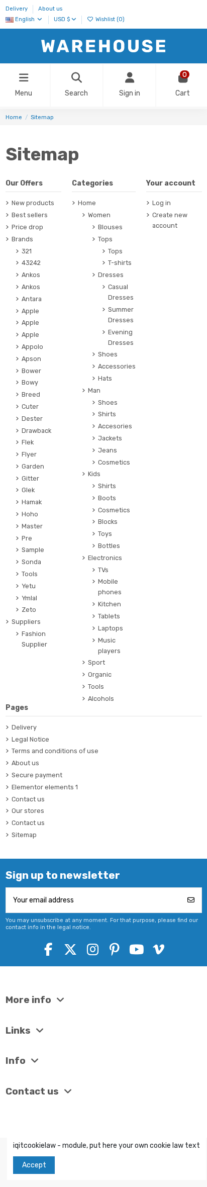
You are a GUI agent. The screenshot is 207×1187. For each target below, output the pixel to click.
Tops (105, 239)
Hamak (32, 502)
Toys (105, 533)
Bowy (30, 382)
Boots (107, 498)
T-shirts (120, 262)
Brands (22, 239)
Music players (109, 645)
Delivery (17, 9)
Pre (27, 538)
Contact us (28, 799)
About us (50, 9)
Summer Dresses (121, 315)
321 (27, 251)
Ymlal (29, 598)
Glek (28, 490)
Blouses (110, 227)
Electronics (105, 558)
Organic (100, 674)
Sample (33, 550)
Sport (96, 662)
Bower (31, 371)
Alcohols (101, 698)
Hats (105, 378)
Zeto (29, 609)
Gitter (30, 478)
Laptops (110, 628)
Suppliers (26, 621)
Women (99, 215)
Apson (31, 358)
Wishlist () (109, 19)
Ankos (31, 275)
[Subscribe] (190, 900)
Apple (30, 311)
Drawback (36, 430)
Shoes (108, 354)
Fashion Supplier (34, 639)
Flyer (29, 454)
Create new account (169, 220)
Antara (32, 299)
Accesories (115, 426)
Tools (30, 574)
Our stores (28, 810)
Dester (32, 418)
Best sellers (30, 215)
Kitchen (109, 604)
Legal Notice (30, 739)
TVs (103, 570)
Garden (33, 466)
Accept (34, 1165)
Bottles (109, 546)
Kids (94, 474)
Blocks (108, 521)
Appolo (32, 346)
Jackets (110, 438)
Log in (161, 203)
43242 (31, 262)
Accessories (117, 366)
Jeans (107, 450)
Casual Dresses (121, 292)
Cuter (30, 406)
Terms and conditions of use (55, 751)
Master (32, 526)
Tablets (109, 616)
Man (94, 390)
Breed (31, 394)
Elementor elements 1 (45, 787)
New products (33, 203)
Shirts (107, 414)
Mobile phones (110, 587)
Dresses (111, 275)
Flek (28, 442)
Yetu (29, 586)
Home (87, 203)
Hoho (30, 514)
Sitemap (24, 835)
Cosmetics (114, 462)
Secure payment (37, 775)
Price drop (27, 227)
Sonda (31, 562)
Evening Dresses (121, 337)
